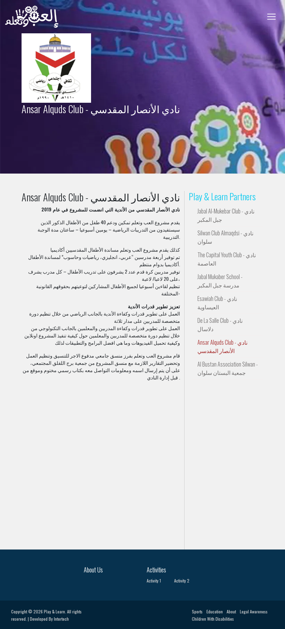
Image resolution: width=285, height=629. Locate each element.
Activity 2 (181, 581)
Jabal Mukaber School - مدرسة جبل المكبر (220, 280)
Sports (197, 611)
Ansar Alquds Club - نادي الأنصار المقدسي (222, 346)
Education (214, 611)
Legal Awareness (254, 611)
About (231, 611)
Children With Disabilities (213, 619)
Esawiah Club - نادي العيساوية (217, 302)
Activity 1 (154, 581)
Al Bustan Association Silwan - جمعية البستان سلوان (227, 368)
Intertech (61, 619)
